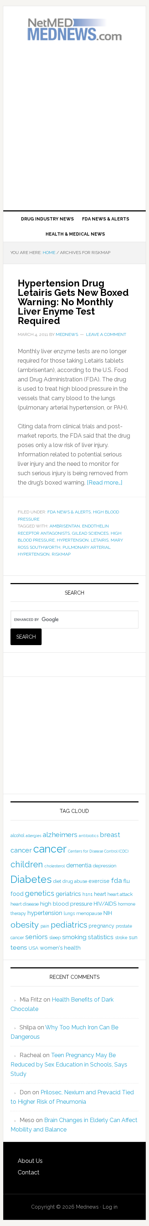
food (17, 893)
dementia (78, 865)
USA (33, 948)
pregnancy (101, 926)
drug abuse (75, 881)
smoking (74, 937)
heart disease (24, 904)
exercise (99, 881)
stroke (121, 937)
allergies (33, 835)
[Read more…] (104, 482)
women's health (60, 948)
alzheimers (60, 835)
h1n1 (87, 894)
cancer (50, 848)
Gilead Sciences (90, 533)
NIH (107, 913)
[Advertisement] (74, 126)
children (26, 864)
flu (126, 881)
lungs (69, 913)
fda (116, 880)
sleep (55, 937)
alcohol (17, 835)
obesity (24, 924)
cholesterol (54, 866)
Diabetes (31, 879)
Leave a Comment (106, 334)
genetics (39, 893)
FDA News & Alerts (69, 512)
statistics (101, 937)
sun (133, 937)
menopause (89, 913)
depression (104, 865)
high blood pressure (66, 904)
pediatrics (69, 924)
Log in (110, 1207)
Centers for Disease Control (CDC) (98, 851)
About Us (30, 1160)
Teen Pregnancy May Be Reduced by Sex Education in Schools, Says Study (68, 1064)
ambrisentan (65, 526)
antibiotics (88, 835)
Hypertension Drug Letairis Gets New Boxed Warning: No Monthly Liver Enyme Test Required (73, 302)
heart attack (120, 894)
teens (18, 947)
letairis (99, 540)
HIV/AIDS (105, 904)
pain (45, 926)
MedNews (74, 29)
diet (57, 881)
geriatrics (68, 893)
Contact (28, 1172)
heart (100, 894)
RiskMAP (61, 554)
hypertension (73, 540)
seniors (36, 937)
